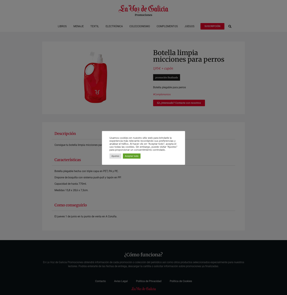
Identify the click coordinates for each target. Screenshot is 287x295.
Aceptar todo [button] (132, 156)
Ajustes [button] (115, 156)
